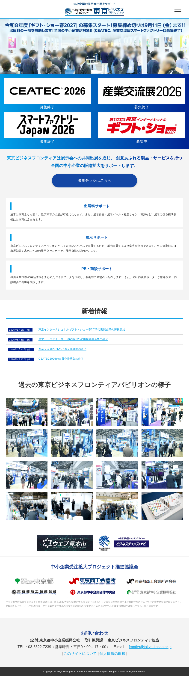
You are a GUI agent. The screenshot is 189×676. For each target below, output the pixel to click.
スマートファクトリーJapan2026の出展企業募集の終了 (73, 339)
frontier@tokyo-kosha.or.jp (150, 647)
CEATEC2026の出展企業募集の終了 (61, 358)
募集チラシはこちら (94, 180)
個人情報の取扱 (112, 653)
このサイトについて (80, 653)
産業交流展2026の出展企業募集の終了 (62, 349)
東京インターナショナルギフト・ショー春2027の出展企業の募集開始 (81, 329)
